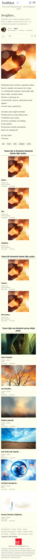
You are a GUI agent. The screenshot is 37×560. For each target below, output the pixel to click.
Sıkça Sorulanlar (23, 534)
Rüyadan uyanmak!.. (7, 420)
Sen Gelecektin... (6, 389)
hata (15, 144)
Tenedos (10, 28)
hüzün (9, 144)
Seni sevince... (5, 315)
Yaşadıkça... (5, 243)
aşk (3, 144)
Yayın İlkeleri (5, 534)
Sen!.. (3, 211)
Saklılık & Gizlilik (28, 532)
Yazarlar (13, 529)
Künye (31, 534)
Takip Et (16, 28)
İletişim (25, 529)
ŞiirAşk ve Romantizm (5, 183)
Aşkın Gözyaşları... (7, 357)
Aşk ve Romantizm (12, 30)
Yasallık (19, 532)
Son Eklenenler (5, 529)
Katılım (19, 529)
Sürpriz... (4, 180)
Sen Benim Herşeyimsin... (9, 483)
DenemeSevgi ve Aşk (5, 518)
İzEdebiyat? (13, 534)
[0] (3, 36)
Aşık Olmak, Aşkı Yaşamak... (10, 452)
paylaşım (21, 144)
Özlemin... (4, 283)
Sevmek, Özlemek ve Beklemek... (12, 515)
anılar (28, 144)
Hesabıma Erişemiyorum (8, 532)
